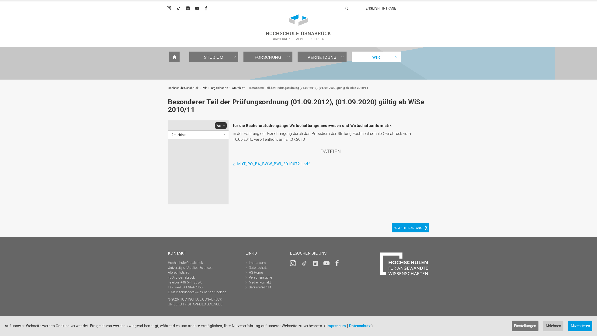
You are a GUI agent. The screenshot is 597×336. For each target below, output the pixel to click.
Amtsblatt (238, 88)
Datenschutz (360, 325)
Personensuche (260, 277)
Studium (213, 57)
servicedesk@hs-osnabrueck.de (202, 292)
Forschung (268, 57)
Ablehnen (553, 325)
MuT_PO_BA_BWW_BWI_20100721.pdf (273, 163)
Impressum (336, 325)
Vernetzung (322, 57)
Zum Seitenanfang (408, 228)
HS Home (256, 272)
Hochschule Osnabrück (183, 88)
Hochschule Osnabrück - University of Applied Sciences (298, 27)
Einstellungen (525, 325)
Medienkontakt (260, 282)
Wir (376, 57)
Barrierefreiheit (260, 287)
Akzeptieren (580, 325)
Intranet (390, 8)
